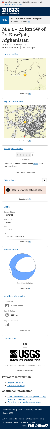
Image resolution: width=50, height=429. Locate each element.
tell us (35, 163)
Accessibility (28, 410)
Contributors (10, 338)
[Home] (10, 14)
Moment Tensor (11, 249)
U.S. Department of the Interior (13, 419)
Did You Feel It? (10, 180)
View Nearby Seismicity (14, 296)
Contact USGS (8, 413)
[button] (25, 74)
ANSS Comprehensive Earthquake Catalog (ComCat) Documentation (26, 398)
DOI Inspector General (34, 419)
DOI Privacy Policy (8, 410)
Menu (4, 19)
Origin (7, 206)
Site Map (38, 410)
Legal (20, 410)
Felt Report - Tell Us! (13, 148)
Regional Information (14, 101)
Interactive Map (11, 54)
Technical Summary (16, 385)
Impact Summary (15, 382)
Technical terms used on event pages (24, 402)
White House (7, 422)
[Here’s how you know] (25, 3)
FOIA (33, 422)
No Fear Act (25, 422)
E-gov (16, 422)
